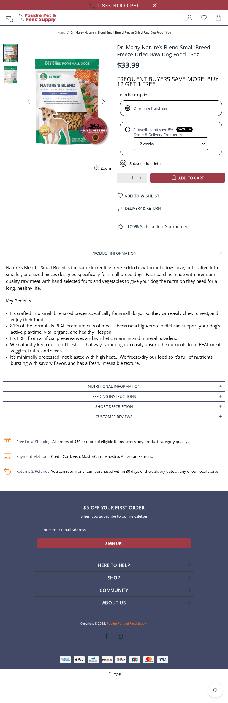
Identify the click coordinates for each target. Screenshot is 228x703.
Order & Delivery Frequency (158, 134)
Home (61, 32)
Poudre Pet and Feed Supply (37, 18)
